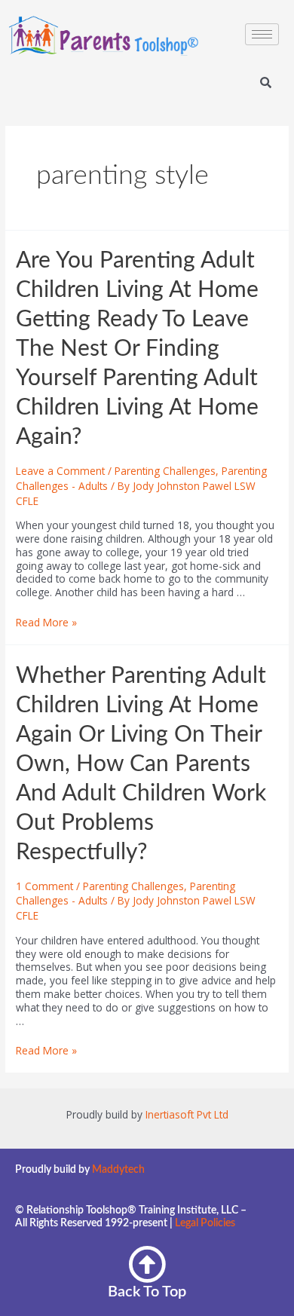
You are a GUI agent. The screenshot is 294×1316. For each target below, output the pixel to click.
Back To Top (147, 1291)
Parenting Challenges (165, 471)
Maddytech (118, 1170)
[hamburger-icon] (262, 34)
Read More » (46, 622)
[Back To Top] (147, 1264)
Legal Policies (205, 1223)
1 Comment (44, 886)
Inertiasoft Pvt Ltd (186, 1114)
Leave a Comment (60, 471)
